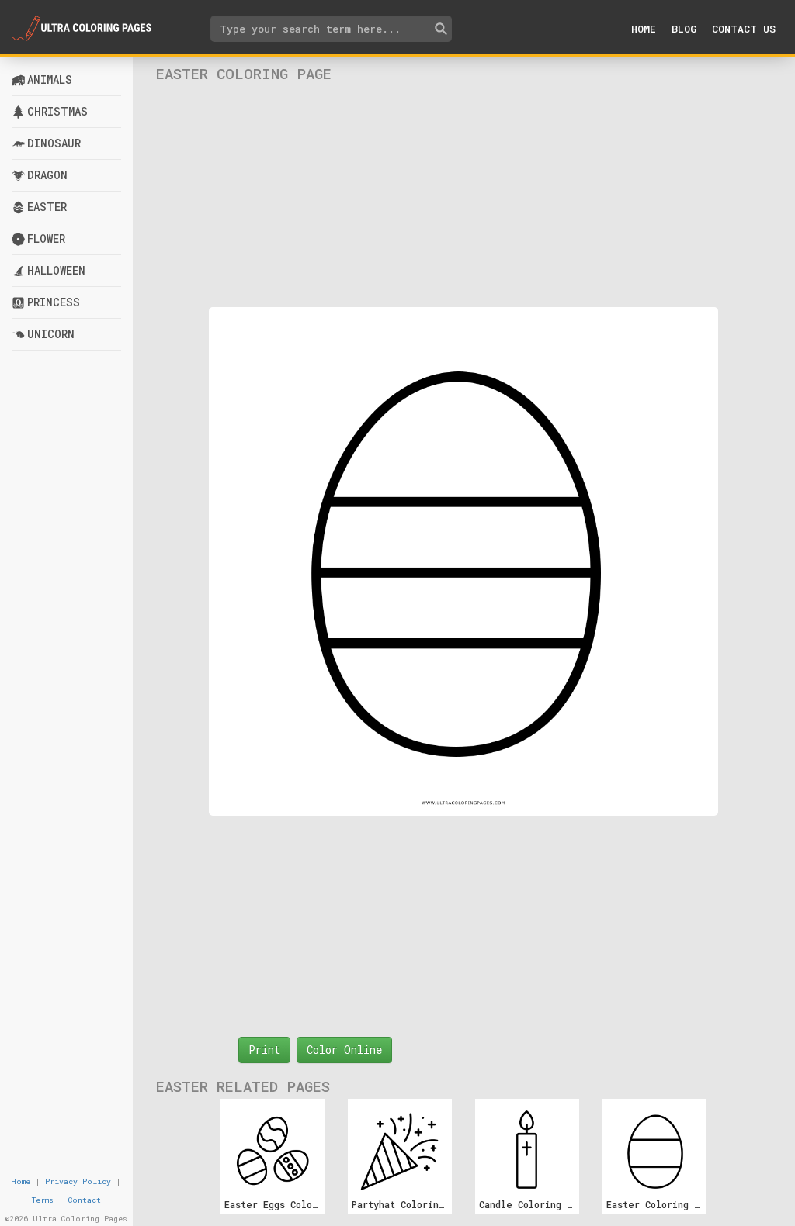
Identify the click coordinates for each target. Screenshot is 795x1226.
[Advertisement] (463, 194)
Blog (684, 29)
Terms (43, 1200)
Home (643, 29)
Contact (84, 1200)
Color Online (344, 1049)
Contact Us (744, 29)
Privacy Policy (78, 1181)
